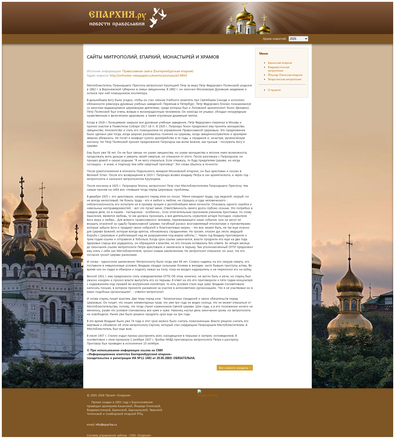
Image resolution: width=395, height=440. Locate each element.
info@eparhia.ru (106, 424)
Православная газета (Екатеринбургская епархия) (157, 71)
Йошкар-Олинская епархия (285, 75)
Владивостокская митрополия (278, 68)
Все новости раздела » (235, 368)
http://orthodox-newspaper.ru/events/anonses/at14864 (148, 75)
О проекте (274, 90)
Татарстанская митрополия (284, 79)
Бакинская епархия (280, 62)
